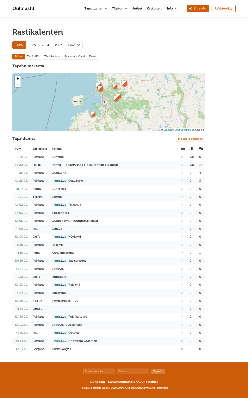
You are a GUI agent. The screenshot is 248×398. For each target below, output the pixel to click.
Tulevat (19, 56)
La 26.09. (21, 301)
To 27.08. (21, 189)
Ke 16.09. (21, 260)
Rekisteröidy (223, 8)
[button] (93, 114)
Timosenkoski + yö (65, 301)
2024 (45, 45)
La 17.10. (22, 349)
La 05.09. (21, 221)
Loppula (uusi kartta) (67, 325)
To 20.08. (21, 165)
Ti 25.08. (22, 173)
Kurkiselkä (59, 189)
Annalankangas (63, 252)
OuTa (36, 236)
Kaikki (92, 56)
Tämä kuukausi (52, 56)
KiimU (37, 189)
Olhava (57, 228)
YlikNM (38, 197)
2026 (19, 45)
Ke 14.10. (21, 341)
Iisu (35, 228)
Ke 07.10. (22, 332)
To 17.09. (22, 269)
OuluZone (59, 173)
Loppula (58, 269)
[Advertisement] (224, 86)
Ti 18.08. (22, 157)
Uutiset (137, 8)
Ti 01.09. (22, 197)
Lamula (57, 197)
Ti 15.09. (22, 252)
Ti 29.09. (22, 308)
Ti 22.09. (22, 277)
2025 (32, 45)
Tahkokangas (61, 349)
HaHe (37, 165)
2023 (58, 45)
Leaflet (167, 129)
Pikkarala (74, 204)
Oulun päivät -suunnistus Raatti (75, 221)
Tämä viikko (33, 56)
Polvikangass (77, 316)
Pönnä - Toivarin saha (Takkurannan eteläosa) (85, 165)
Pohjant (38, 157)
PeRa (36, 252)
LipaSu (37, 308)
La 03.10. (21, 325)
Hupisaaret (60, 277)
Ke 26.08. (21, 180)
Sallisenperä (60, 213)
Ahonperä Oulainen (82, 341)
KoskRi (37, 301)
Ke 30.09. (21, 316)
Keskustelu (154, 8)
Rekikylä (58, 245)
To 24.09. (21, 293)
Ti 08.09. (22, 228)
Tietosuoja (162, 388)
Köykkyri (74, 236)
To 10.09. (21, 245)
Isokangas (59, 293)
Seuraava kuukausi (75, 56)
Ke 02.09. (21, 204)
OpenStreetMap (183, 129)
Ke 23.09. (21, 284)
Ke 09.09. (21, 236)
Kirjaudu (157, 371)
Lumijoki (58, 157)
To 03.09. (21, 213)
